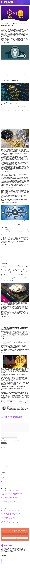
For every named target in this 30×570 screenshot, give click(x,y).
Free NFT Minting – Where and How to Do (7, 517)
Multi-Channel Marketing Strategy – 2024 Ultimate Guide (10, 490)
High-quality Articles (4, 460)
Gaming (2, 477)
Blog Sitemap (3, 562)
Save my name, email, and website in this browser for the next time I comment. (14, 440)
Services (2, 559)
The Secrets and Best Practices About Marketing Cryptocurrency (12, 416)
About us (2, 558)
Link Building (3, 458)
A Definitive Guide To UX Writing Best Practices (8, 498)
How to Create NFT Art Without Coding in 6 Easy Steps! (10, 518)
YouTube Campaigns (4, 456)
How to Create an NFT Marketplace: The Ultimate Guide (10, 514)
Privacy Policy (18, 567)
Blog (2, 561)
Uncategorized (3, 482)
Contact (2, 563)
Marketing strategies (4, 466)
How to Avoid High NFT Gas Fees (6, 521)
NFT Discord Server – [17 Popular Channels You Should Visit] (10, 513)
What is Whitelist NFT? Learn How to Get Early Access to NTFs (11, 510)
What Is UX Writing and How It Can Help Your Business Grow (10, 504)
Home (2, 557)
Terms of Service (12, 567)
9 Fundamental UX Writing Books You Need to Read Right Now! (11, 502)
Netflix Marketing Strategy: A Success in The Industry (9, 494)
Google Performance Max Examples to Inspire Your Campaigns (11, 522)
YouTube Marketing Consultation (6, 464)
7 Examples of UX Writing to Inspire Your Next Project (9, 501)
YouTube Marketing (4, 484)
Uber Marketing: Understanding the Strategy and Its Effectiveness (11, 493)
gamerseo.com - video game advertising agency (14, 568)
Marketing (2, 478)
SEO (1, 481)
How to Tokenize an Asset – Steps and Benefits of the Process (12, 417)
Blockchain (4, 415)
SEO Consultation (4, 462)
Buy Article (3, 560)
